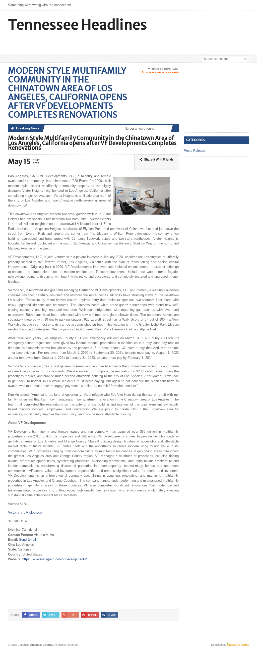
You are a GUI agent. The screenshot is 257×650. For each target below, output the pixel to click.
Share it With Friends (159, 159)
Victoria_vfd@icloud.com (26, 512)
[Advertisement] (139, 41)
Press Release (194, 151)
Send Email (27, 539)
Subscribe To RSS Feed (162, 72)
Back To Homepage (165, 69)
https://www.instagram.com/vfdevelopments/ (54, 559)
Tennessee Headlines (77, 24)
